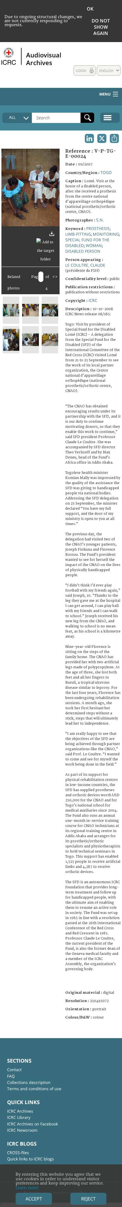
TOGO (106, 172)
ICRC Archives (20, 1111)
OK (90, 9)
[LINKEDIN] (89, 138)
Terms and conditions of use (34, 1088)
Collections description (29, 1082)
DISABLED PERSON (82, 251)
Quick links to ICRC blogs (30, 1159)
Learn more (27, 1187)
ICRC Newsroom (22, 1130)
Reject (88, 1199)
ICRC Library (18, 1117)
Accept (34, 1199)
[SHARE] (114, 138)
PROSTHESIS (98, 228)
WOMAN (94, 245)
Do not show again (101, 27)
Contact (14, 1069)
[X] (101, 138)
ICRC (93, 300)
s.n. (100, 220)
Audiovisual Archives (43, 59)
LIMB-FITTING (78, 234)
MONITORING (106, 234)
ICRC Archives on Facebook (32, 1124)
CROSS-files (18, 1152)
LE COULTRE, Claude (85, 265)
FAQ (11, 1076)
